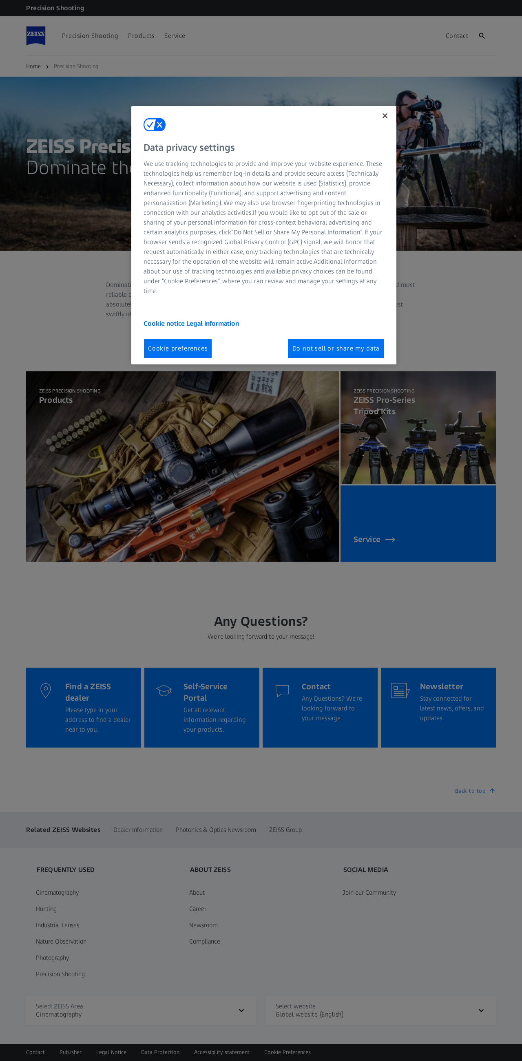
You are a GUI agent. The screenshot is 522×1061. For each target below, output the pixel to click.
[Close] (385, 116)
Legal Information (212, 323)
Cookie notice (165, 323)
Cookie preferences (178, 348)
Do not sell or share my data (336, 348)
